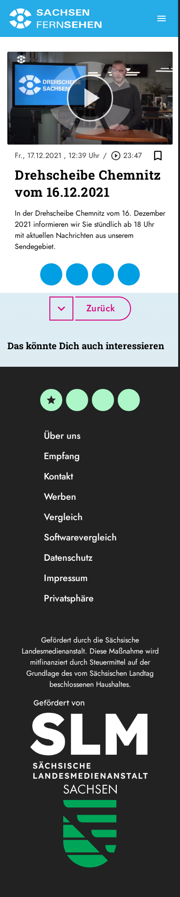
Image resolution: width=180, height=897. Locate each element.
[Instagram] (103, 400)
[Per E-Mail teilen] (129, 274)
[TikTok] (129, 400)
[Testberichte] (51, 400)
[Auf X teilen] (77, 274)
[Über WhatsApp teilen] (103, 274)
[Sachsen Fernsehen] (55, 18)
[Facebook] (77, 400)
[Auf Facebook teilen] (51, 274)
